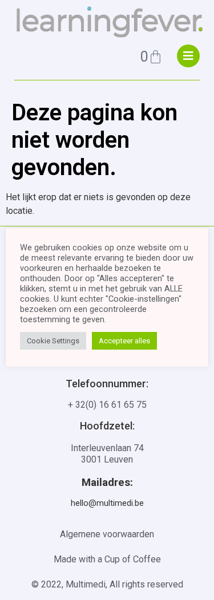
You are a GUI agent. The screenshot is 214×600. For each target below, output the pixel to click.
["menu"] (188, 55)
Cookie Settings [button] (53, 341)
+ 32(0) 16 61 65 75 (107, 404)
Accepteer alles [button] (124, 341)
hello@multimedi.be (107, 503)
